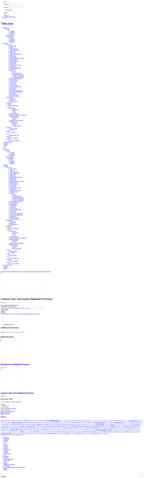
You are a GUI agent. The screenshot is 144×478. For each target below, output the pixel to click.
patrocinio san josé (14, 431)
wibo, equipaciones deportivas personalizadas (14, 467)
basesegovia (3, 422)
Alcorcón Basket (14, 48)
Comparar (3, 311)
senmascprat (117, 431)
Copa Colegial (13, 88)
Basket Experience (14, 105)
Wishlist (5, 468)
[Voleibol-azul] (22, 295)
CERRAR (3, 476)
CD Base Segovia (14, 79)
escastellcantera (58, 426)
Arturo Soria (13, 108)
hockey (61, 427)
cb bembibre (33, 424)
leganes (109, 427)
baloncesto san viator (118, 420)
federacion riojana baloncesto (78, 426)
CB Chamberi (13, 62)
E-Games (9, 127)
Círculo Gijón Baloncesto (16, 86)
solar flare (126, 431)
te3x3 (20, 433)
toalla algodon (33, 433)
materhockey (33, 429)
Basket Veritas (13, 56)
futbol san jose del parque (20, 427)
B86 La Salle (13, 52)
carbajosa (27, 424)
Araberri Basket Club (15, 50)
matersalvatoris (45, 429)
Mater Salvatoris (13, 121)
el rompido (19, 426)
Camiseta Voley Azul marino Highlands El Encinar (39, 271)
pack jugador (92, 429)
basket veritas (31, 422)
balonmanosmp (139, 420)
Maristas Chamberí (14, 116)
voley (70, 433)
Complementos (10, 36)
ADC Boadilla (13, 46)
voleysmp (73, 433)
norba (71, 429)
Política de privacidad (6, 412)
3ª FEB (14, 71)
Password (6, 7)
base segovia (8, 422)
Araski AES (12, 51)
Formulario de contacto (10, 408)
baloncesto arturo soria (72, 420)
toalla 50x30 (23, 433)
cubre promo (124, 424)
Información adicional (9, 324)
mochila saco (63, 429)
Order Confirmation (8, 459)
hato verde (54, 427)
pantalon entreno (116, 429)
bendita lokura (48, 422)
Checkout (6, 447)
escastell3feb (52, 426)
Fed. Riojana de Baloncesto (16, 92)
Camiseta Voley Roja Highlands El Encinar (17, 393)
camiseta (78, 422)
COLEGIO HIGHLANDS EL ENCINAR (16, 271)
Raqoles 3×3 (13, 100)
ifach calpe (70, 427)
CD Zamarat (13, 84)
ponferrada (41, 431)
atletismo (37, 420)
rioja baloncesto (64, 431)
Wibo (5, 146)
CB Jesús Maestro (14, 113)
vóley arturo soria (79, 433)
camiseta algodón (84, 422)
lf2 (114, 428)
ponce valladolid (34, 431)
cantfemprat (14, 424)
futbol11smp (126, 426)
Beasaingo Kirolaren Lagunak (17, 58)
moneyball (67, 429)
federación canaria (89, 426)
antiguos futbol (20, 420)
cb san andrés (45, 424)
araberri (26, 420)
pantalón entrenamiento (130, 429)
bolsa (59, 422)
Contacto (6, 144)
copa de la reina (107, 424)
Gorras (11, 38)
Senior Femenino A (17, 73)
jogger (78, 427)
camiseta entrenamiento (110, 422)
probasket (49, 431)
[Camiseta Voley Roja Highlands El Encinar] (11, 389)
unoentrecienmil (45, 433)
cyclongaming (135, 424)
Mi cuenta (6, 143)
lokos (120, 427)
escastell (47, 426)
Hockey (14, 124)
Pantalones (12, 33)
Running (9, 136)
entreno (27, 426)
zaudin (101, 433)
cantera (9, 424)
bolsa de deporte (63, 422)
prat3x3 (45, 431)
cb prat (38, 424)
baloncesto (54, 420)
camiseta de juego (100, 422)
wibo (94, 433)
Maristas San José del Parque (16, 120)
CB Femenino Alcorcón (15, 65)
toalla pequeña (38, 433)
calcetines (73, 422)
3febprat (2, 420)
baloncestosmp (126, 420)
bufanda (68, 422)
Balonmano (9, 102)
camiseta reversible (134, 422)
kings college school (94, 427)
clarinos (94, 424)
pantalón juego (138, 429)
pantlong (2, 431)
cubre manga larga (117, 424)
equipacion (32, 426)
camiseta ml (126, 422)
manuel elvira (129, 428)
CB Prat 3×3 (13, 98)
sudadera (8, 433)
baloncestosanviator (107, 420)
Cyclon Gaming (13, 128)
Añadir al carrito (4, 309)
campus (5, 424)
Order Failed (7, 460)
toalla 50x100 (28, 433)
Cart (5, 442)
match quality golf (16, 430)
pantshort (9, 431)
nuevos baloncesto (75, 429)
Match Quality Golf (14, 135)
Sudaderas (12, 32)
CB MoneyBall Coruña (15, 67)
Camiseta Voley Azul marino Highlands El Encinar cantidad (15, 308)
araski (29, 420)
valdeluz (58, 433)
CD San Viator (13, 82)
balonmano (132, 420)
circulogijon (85, 424)
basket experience (17, 422)
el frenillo (11, 426)
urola (51, 433)
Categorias (6, 445)
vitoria (67, 433)
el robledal (15, 426)
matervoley (52, 429)
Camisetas (12, 31)
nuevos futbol (81, 429)
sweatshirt (13, 433)
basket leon (25, 422)
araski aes (33, 420)
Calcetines (12, 39)
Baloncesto (9, 44)
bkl (57, 422)
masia (9, 429)
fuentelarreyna (114, 426)
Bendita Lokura (13, 59)
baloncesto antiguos (63, 420)
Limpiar (14, 306)
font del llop (105, 426)
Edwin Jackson (10, 35)
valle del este (62, 433)
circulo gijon (90, 424)
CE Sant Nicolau (14, 85)
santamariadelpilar (86, 431)
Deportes (6, 43)
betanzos (54, 422)
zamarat (98, 433)
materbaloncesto (26, 429)
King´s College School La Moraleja (18, 115)
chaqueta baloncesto (78, 424)
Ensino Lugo (13, 89)
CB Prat (11, 70)
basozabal (43, 422)
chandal (59, 424)
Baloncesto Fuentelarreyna (16, 54)
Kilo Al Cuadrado (14, 138)
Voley (5, 271)
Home (5, 27)
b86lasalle (47, 420)
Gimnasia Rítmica (17, 125)
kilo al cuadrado (85, 427)
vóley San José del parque (87, 433)
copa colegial (100, 424)
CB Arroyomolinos (14, 61)
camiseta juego (119, 422)
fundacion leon (120, 426)
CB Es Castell (13, 63)
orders (5, 461)
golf (44, 428)
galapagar (38, 427)
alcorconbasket (14, 420)
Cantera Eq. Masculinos (18, 77)
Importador (6, 456)
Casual (8, 29)
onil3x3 (86, 429)
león (113, 428)
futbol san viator (31, 428)
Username (6, 4)
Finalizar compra (8, 453)
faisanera (67, 426)
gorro (51, 427)
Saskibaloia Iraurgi (14, 94)
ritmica (69, 431)
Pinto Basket (13, 93)
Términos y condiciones (9, 464)
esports (64, 426)
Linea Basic (6, 28)
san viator (104, 431)
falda (70, 426)
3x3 (5, 420)
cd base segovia (52, 424)
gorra (46, 427)
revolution (57, 431)
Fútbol (14, 111)
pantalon (97, 429)
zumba (106, 433)
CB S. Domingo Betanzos (16, 78)
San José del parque (77, 431)
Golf (8, 134)
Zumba (8, 139)
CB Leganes (13, 66)
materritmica (39, 429)
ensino (23, 426)
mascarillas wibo (4, 429)
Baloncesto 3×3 (10, 97)
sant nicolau (99, 431)
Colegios (9, 106)
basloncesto (38, 422)
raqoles (53, 431)
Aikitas (11, 47)
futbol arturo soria (133, 426)
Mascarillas (12, 40)
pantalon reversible (122, 429)
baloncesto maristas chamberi (84, 420)
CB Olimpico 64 (13, 69)
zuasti (104, 433)
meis (55, 429)
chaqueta (72, 424)
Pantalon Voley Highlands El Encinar (15, 364)
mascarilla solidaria (136, 427)
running (72, 431)
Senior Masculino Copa (18, 74)
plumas (19, 431)
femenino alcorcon (98, 426)
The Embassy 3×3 (14, 101)
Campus (8, 104)
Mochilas (12, 42)
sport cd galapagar (132, 431)
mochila (58, 429)
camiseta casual (90, 422)
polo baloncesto (27, 431)
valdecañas (55, 433)
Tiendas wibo (7, 465)
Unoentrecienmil (7, 142)
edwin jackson (6, 426)
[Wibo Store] (7, 23)
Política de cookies (5, 414)
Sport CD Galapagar (14, 96)
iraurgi (75, 428)
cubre (112, 424)
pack (89, 429)
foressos (109, 426)
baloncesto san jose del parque (96, 420)
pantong (5, 431)
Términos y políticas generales (8, 411)
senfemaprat (110, 431)
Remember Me (8, 10)
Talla (2, 306)
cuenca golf (129, 424)
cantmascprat (20, 424)
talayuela (16, 433)
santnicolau (93, 431)
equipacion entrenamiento (40, 426)
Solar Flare (12, 129)
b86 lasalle (41, 420)
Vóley (14, 112)
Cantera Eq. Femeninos (18, 75)
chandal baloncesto (65, 424)
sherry (122, 431)
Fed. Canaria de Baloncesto (16, 90)
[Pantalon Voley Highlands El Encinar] (11, 361)
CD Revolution (13, 81)
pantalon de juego (106, 430)
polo (22, 431)
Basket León (13, 55)
